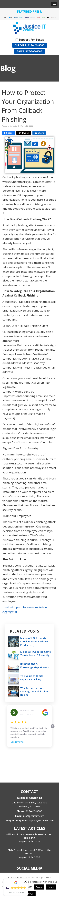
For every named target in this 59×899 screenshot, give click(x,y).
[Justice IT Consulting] (29, 27)
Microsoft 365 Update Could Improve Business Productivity (34, 641)
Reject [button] (51, 886)
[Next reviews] (52, 726)
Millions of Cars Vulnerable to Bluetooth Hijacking (29, 836)
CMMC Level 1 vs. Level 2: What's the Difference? (29, 851)
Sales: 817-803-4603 (29, 51)
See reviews (16, 741)
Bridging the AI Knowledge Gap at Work (34, 665)
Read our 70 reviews (16, 892)
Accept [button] (39, 886)
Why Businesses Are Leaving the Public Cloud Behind (34, 691)
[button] (54, 4)
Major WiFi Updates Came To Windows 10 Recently (35, 653)
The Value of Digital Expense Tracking (32, 677)
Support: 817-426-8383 (29, 45)
